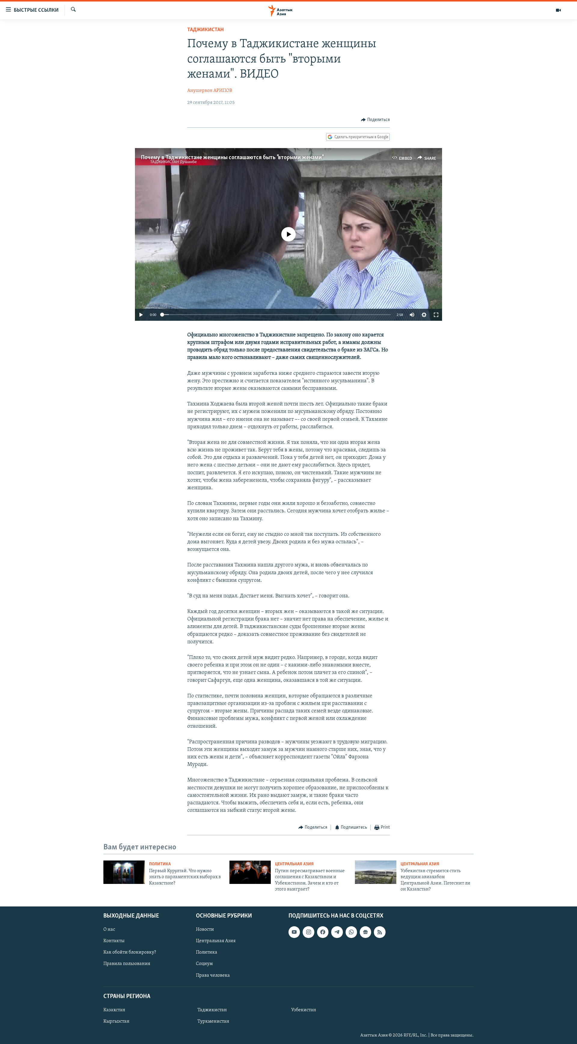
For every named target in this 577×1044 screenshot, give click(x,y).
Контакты (113, 941)
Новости (205, 929)
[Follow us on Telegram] (337, 932)
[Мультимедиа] (558, 10)
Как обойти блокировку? (129, 952)
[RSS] (379, 932)
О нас (109, 929)
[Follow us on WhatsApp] (351, 932)
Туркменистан (213, 1021)
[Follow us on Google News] (365, 932)
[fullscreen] (436, 315)
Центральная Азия (294, 864)
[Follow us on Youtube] (294, 932)
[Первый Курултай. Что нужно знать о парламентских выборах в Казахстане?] (124, 872)
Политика (160, 864)
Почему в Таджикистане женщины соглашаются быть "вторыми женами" (232, 158)
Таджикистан (205, 30)
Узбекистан (303, 1009)
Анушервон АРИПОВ (209, 90)
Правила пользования (126, 963)
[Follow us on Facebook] (322, 932)
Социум (204, 963)
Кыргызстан (116, 1021)
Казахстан (114, 1009)
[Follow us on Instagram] (308, 932)
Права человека (213, 975)
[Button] (375, 120)
